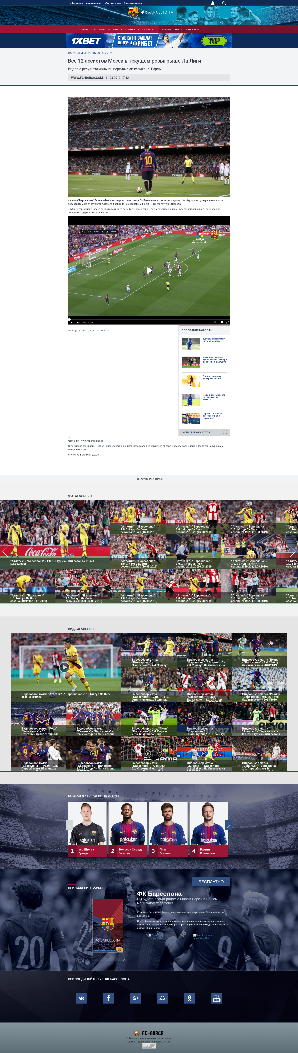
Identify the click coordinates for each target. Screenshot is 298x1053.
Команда (130, 29)
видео (102, 29)
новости (87, 29)
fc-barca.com (76, 2)
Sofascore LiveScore (99, 330)
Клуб (115, 29)
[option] (149, 551)
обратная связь (113, 2)
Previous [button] (69, 825)
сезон (146, 29)
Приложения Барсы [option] (85, 887)
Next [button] (228, 825)
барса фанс (193, 29)
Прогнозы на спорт (133, 2)
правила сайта (93, 2)
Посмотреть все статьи (196, 432)
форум (178, 29)
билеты (166, 29)
